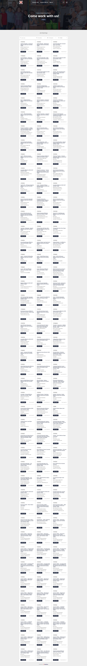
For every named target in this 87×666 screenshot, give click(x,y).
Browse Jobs (35, 2)
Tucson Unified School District (43, 13)
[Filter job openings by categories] (55, 38)
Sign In (51, 2)
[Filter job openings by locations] (45, 38)
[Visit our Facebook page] (64, 2)
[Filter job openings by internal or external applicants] (66, 38)
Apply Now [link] (23, 51)
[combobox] (41, 38)
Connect (43, 19)
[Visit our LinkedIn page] (67, 2)
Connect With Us (44, 2)
